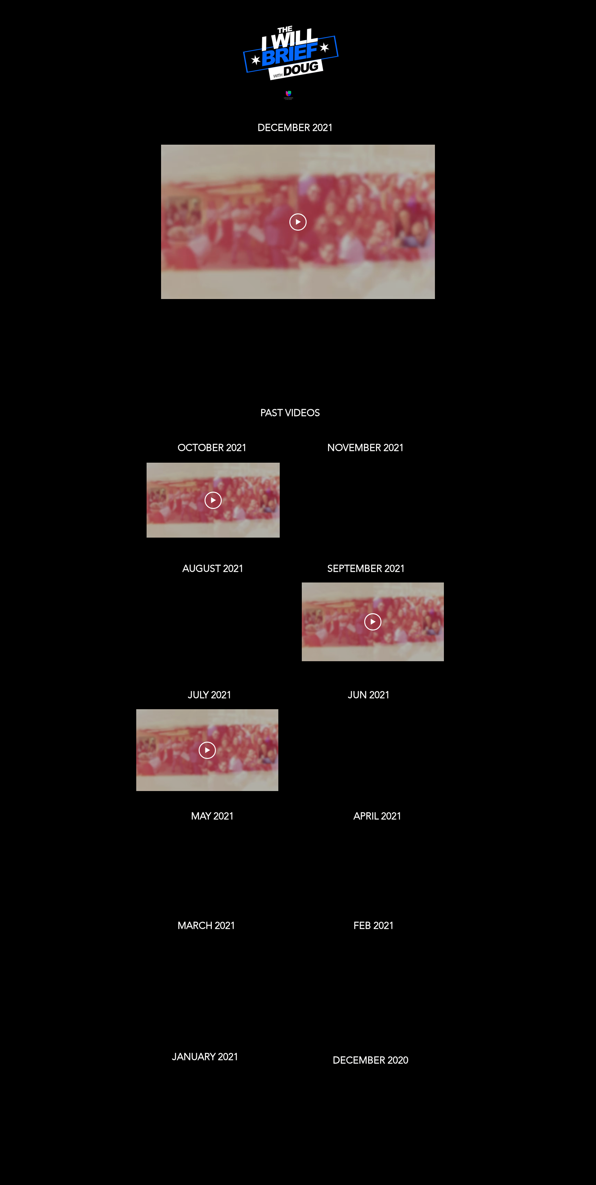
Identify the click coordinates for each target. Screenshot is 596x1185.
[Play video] (298, 222)
